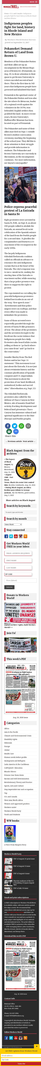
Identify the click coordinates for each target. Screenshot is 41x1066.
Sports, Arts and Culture (14, 786)
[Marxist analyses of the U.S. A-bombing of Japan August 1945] (8, 885)
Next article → (29, 441)
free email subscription (15, 912)
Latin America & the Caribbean (16, 764)
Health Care (9, 754)
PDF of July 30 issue (20, 888)
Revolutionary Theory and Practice (18, 782)
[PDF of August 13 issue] (8, 870)
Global (6, 750)
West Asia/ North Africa (13, 800)
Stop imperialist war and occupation (18, 789)
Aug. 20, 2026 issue (20, 717)
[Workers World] (20, 7)
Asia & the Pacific (11, 732)
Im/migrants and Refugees (14, 761)
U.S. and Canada (10, 797)
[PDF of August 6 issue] (8, 878)
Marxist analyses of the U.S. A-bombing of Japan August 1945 (23, 883)
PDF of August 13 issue (21, 866)
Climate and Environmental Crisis (17, 736)
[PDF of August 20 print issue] (8, 863)
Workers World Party (12, 811)
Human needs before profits (15, 757)
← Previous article (14, 441)
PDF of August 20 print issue (24, 859)
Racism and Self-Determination (16, 779)
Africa (6, 728)
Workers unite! (10, 807)
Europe (7, 746)
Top (5, 793)
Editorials (8, 743)
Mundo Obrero (10, 771)
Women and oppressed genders (16, 804)
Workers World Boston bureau (21, 39)
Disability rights (10, 739)
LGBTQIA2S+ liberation (13, 768)
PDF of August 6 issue (21, 874)
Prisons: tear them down (14, 775)
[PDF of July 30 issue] (8, 892)
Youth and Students (12, 814)
